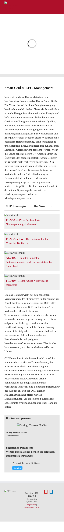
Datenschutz (29, 507)
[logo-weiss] (10, 2)
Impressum (31, 505)
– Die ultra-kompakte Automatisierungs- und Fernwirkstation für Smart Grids (29, 261)
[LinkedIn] (51, 492)
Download (17, 468)
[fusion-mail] (57, 434)
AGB (38, 507)
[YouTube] (45, 492)
